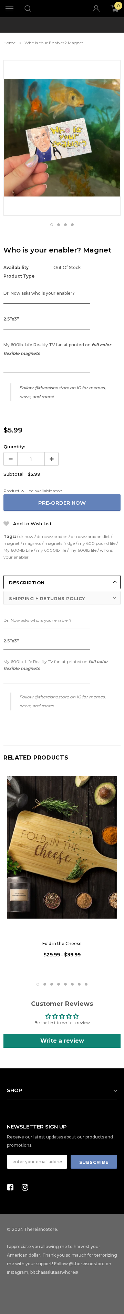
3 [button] (65, 224)
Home (9, 42)
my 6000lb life (51, 550)
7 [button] (79, 984)
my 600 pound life (96, 543)
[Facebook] (12, 1187)
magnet (11, 543)
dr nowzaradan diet (90, 536)
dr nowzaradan (52, 536)
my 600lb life (83, 550)
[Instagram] (27, 1187)
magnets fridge (59, 543)
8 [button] (86, 984)
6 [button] (72, 984)
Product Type (18, 276)
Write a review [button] (62, 1040)
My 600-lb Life (18, 550)
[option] (62, 21)
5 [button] (65, 984)
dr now (26, 536)
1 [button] (51, 224)
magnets (32, 543)
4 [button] (72, 224)
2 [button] (58, 224)
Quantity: (14, 446)
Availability (16, 267)
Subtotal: (13, 474)
